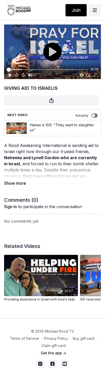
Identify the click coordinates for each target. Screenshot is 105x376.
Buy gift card (83, 338)
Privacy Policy (56, 338)
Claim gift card (53, 345)
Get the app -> (53, 353)
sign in (10, 206)
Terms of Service (24, 338)
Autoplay (81, 115)
